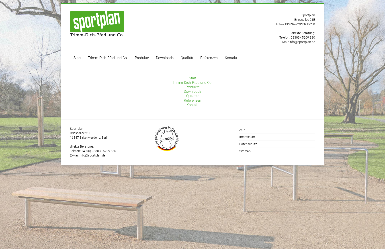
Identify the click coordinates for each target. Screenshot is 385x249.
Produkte (142, 58)
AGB (242, 130)
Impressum (247, 137)
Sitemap (245, 151)
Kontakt (231, 58)
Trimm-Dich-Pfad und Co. (108, 58)
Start (77, 58)
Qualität (187, 58)
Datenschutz (248, 144)
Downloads (165, 58)
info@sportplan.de (302, 42)
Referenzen (209, 58)
